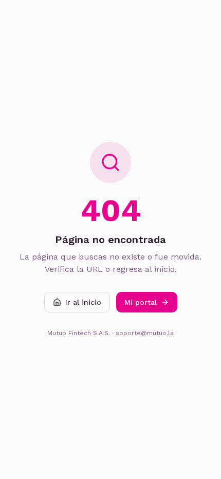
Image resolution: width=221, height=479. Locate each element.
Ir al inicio (83, 302)
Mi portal (140, 302)
